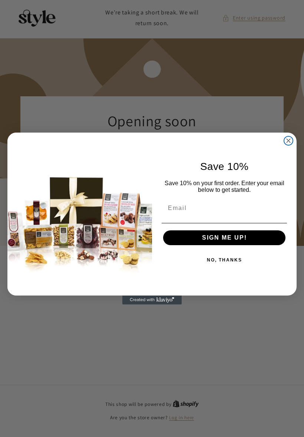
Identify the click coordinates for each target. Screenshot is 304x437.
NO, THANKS (224, 260)
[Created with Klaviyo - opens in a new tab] (152, 300)
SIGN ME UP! (224, 237)
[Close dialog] (288, 140)
